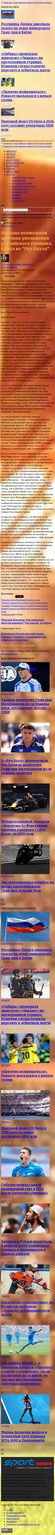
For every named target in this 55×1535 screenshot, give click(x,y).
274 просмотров (9, 264)
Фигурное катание (22, 183)
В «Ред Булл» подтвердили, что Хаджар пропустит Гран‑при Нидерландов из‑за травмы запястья (26, 767)
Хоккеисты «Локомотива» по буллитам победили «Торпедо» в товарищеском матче (27, 1308)
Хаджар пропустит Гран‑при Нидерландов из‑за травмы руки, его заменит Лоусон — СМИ (26, 706)
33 (2, 1262)
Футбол (10, 154)
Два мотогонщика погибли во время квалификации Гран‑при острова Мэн (27, 886)
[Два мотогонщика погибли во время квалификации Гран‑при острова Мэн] (25, 873)
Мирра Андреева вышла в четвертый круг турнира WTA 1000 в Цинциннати (24, 1436)
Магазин (11, 151)
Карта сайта (12, 1518)
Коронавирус (19, 180)
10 (2, 1032)
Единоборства (15, 162)
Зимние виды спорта (23, 177)
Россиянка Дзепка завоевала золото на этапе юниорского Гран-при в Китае (25, 28)
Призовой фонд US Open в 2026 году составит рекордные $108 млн (27, 125)
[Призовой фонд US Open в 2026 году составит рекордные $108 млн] (7, 115)
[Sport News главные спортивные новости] (27, 1469)
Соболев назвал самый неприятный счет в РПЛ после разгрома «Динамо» (24, 1189)
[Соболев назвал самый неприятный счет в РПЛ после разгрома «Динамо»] (25, 1175)
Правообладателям (16, 1515)
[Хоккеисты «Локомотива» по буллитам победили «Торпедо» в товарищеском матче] (25, 1293)
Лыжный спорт (20, 189)
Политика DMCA (15, 1512)
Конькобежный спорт (23, 186)
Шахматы (17, 197)
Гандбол (16, 194)
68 (2, 721)
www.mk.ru (20, 593)
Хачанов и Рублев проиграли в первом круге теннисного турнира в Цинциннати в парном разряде (26, 1247)
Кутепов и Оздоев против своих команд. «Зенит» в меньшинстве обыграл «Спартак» (24, 636)
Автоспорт (12, 171)
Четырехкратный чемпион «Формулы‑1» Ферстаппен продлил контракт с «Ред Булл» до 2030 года (25, 827)
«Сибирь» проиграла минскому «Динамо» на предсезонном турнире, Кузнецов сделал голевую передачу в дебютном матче (25, 62)
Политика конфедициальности (23, 1524)
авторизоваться (9, 653)
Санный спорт (19, 192)
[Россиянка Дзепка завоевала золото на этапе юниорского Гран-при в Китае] (7, 17)
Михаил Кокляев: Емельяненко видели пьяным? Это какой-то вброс (26, 621)
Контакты (11, 1521)
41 (2, 1449)
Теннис (10, 168)
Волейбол (12, 165)
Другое (10, 174)
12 (2, 1202)
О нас (9, 1509)
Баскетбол (12, 160)
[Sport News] (26, 2)
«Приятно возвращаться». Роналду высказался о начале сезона (26, 96)
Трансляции (18, 200)
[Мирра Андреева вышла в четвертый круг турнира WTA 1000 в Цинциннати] (25, 1423)
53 (2, 782)
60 (2, 899)
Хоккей (10, 157)
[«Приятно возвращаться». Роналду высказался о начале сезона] (7, 85)
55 (2, 842)
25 (2, 1323)
